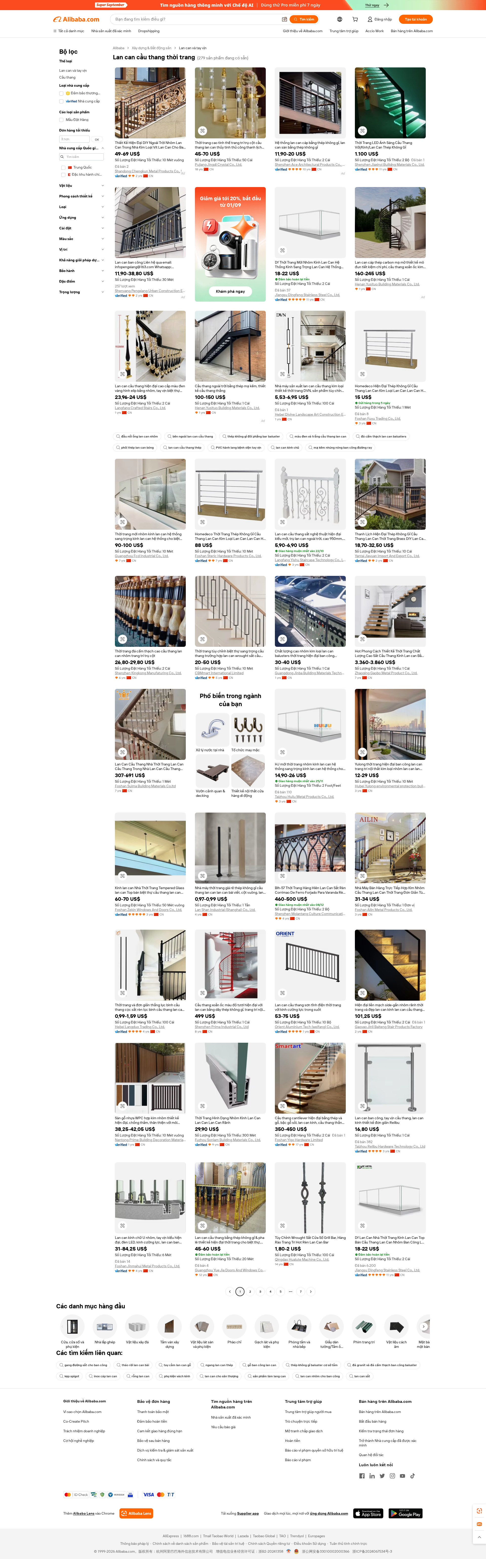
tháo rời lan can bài (135, 1365)
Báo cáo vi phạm (298, 1460)
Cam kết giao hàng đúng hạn (159, 1431)
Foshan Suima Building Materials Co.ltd (145, 786)
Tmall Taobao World (218, 1536)
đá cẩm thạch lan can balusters (383, 436)
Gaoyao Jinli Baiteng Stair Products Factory (388, 1027)
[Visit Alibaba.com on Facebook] (362, 1476)
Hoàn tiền (292, 1441)
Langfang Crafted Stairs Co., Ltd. (140, 408)
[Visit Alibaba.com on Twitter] (382, 1476)
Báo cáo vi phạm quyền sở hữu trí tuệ (314, 1450)
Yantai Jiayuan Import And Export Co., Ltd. (387, 556)
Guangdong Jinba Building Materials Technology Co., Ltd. (310, 673)
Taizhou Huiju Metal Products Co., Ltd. (304, 797)
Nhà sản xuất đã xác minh (231, 1417)
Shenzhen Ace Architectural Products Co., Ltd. (310, 164)
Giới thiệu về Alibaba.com (84, 1401)
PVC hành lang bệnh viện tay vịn (238, 447)
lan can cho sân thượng (221, 1376)
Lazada (243, 1536)
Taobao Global (264, 1536)
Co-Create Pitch (76, 1421)
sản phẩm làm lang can (269, 1376)
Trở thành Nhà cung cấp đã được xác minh (388, 1443)
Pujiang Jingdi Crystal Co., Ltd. (218, 164)
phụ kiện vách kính (177, 1376)
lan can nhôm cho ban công (320, 1376)
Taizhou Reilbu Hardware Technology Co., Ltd (390, 1146)
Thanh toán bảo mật (153, 1412)
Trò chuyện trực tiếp (301, 1421)
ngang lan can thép (219, 1365)
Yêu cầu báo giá (223, 1427)
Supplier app (248, 1513)
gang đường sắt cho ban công (86, 1365)
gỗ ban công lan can (262, 1365)
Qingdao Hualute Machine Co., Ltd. (302, 1259)
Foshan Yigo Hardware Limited (299, 1140)
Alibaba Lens (83, 1513)
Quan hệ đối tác (371, 1455)
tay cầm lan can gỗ (177, 1365)
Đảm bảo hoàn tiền (152, 1421)
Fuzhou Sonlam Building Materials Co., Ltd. (228, 1140)
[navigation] (81, 670)
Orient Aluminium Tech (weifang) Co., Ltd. (307, 1027)
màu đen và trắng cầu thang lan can (320, 436)
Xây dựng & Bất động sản (151, 48)
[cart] (356, 20)
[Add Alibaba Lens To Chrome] (136, 1513)
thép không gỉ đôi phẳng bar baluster (254, 436)
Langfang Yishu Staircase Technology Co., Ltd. (310, 560)
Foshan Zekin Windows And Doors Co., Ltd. (148, 910)
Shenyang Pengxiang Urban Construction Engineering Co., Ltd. (150, 291)
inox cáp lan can (105, 1376)
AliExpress (171, 1536)
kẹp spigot (72, 1376)
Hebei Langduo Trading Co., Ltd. (140, 1027)
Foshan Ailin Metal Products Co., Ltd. (383, 910)
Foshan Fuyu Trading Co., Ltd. (378, 418)
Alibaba (118, 48)
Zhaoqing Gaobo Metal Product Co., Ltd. (386, 673)
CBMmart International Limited (219, 673)
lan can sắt (362, 1376)
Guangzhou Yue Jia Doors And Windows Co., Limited (230, 1270)
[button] (284, 19)
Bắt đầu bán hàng (372, 1421)
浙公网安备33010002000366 (325, 1551)
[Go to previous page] (229, 1291)
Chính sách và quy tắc (154, 1460)
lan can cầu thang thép (184, 447)
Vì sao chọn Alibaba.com (82, 1412)
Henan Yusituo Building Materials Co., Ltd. (387, 284)
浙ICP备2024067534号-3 (372, 1551)
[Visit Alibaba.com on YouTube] (402, 1476)
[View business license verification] (288, 1551)
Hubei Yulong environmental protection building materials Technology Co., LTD (390, 786)
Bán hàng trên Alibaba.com (380, 1412)
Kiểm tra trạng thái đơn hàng (381, 1431)
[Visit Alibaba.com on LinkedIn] (372, 1476)
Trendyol (297, 1536)
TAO (282, 1536)
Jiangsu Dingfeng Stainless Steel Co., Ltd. (307, 295)
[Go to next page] (310, 1291)
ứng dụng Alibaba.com (329, 1513)
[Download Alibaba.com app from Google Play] (406, 1513)
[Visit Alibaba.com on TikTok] (413, 1476)
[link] (479, 1510)
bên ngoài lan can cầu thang (193, 436)
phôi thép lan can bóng (137, 447)
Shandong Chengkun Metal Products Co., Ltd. (150, 171)
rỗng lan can (140, 1376)
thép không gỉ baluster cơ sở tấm (314, 1365)
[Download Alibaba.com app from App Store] (368, 1513)
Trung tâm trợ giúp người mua (308, 1412)
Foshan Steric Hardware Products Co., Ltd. (228, 556)
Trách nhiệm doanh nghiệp (84, 1431)
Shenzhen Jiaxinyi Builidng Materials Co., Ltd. (389, 164)
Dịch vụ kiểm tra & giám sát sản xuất (165, 1450)
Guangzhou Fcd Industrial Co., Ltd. (142, 556)
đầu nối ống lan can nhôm (139, 436)
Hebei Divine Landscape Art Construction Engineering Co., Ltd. (310, 414)
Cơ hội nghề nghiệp (78, 1441)
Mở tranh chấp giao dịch (304, 1431)
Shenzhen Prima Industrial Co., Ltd (222, 1027)
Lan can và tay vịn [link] (193, 48)
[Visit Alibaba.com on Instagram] (392, 1476)
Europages (316, 1536)
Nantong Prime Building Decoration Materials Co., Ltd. (150, 1140)
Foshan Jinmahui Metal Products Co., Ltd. (147, 1266)
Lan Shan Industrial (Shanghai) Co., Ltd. (225, 910)
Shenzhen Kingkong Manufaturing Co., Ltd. (148, 673)
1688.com (191, 1536)
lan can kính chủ (287, 447)
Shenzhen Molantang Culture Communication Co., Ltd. (310, 914)
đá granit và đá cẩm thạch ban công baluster (384, 1365)
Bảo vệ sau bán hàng (153, 1441)
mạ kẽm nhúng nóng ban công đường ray (343, 447)
